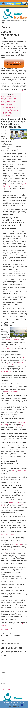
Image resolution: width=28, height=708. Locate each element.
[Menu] (3, 22)
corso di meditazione (19, 426)
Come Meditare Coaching (9, 552)
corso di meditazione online (19, 470)
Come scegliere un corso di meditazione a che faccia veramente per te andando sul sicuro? (10, 103)
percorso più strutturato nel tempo (11, 509)
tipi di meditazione (9, 348)
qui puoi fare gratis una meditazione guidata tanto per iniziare (14, 185)
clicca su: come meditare (13, 644)
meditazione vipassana (6, 371)
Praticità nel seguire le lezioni (10, 109)
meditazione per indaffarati (13, 339)
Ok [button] (21, 704)
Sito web (3, 683)
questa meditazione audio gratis (18, 91)
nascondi (13, 94)
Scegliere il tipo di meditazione (10, 107)
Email (2, 678)
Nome (3, 672)
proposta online (18, 544)
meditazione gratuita (13, 502)
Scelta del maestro (7, 106)
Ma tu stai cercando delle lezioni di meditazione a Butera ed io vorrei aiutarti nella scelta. (9, 98)
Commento (4, 655)
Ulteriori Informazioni (14, 706)
